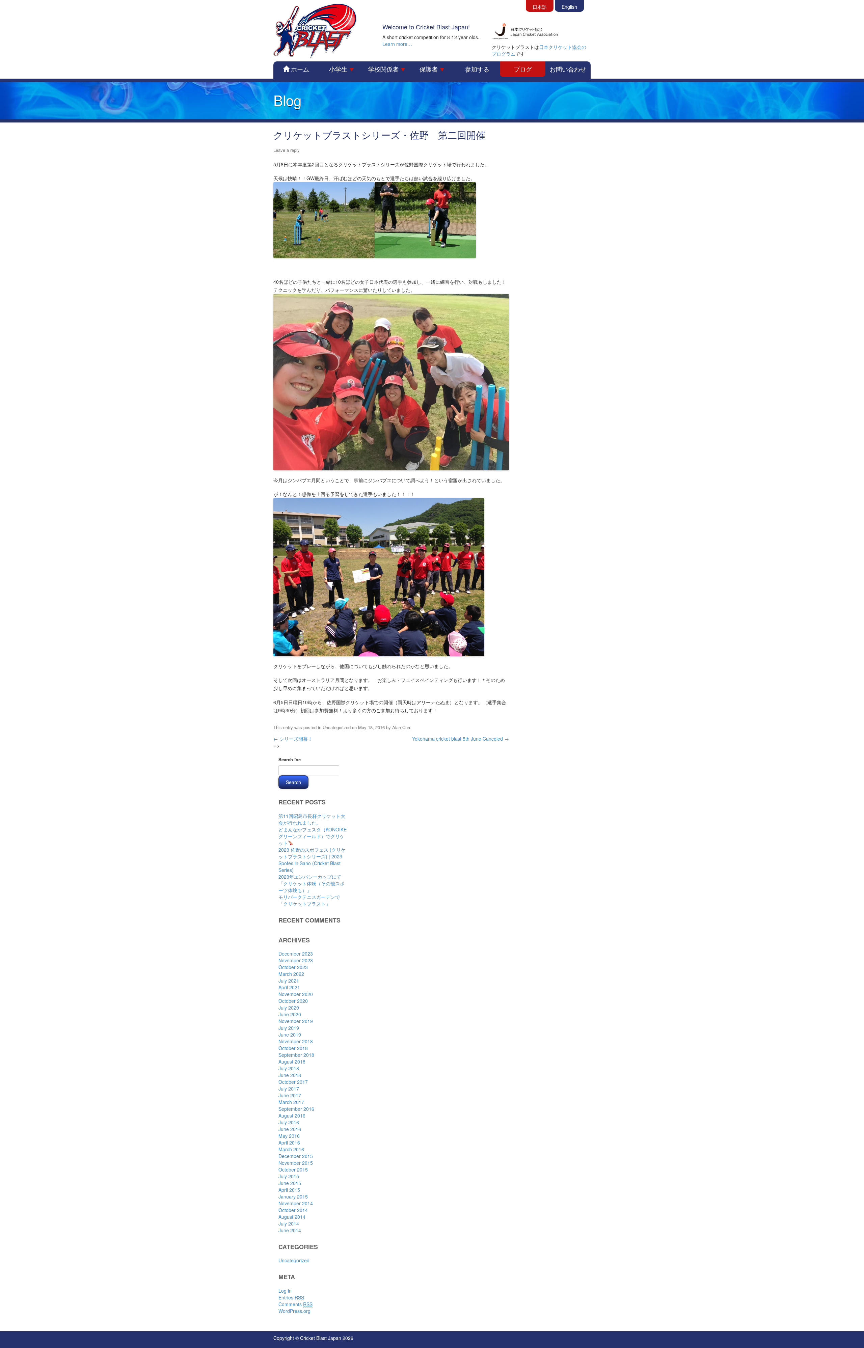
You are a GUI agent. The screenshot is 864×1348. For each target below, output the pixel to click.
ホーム (299, 68)
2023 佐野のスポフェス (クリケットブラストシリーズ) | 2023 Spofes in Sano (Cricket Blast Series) (312, 859)
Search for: (289, 759)
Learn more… (397, 43)
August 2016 (291, 1115)
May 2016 (289, 1135)
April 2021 (289, 987)
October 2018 (293, 1048)
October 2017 (293, 1081)
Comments (295, 1304)
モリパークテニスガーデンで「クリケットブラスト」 (309, 900)
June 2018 (289, 1075)
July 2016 (288, 1122)
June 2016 (289, 1129)
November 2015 (295, 1162)
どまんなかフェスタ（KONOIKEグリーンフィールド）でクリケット (312, 836)
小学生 (339, 68)
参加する (477, 68)
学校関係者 (384, 68)
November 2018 (295, 1041)
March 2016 (291, 1149)
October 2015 (293, 1169)
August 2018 (291, 1061)
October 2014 (293, 1210)
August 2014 (291, 1216)
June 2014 (289, 1230)
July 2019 (288, 1027)
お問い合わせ (568, 68)
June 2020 (289, 1014)
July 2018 (288, 1068)
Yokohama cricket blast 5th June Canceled (460, 738)
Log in (285, 1290)
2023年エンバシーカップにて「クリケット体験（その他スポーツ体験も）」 (311, 883)
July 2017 (288, 1088)
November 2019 (295, 1021)
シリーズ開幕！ (293, 738)
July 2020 (288, 1007)
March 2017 (291, 1102)
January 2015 (293, 1196)
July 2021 (288, 980)
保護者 (429, 68)
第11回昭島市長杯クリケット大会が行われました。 (311, 819)
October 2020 (293, 1000)
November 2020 (295, 994)
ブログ (523, 68)
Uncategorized (337, 727)
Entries (291, 1297)
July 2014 (288, 1223)
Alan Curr (401, 727)
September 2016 (296, 1108)
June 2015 (289, 1183)
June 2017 (289, 1095)
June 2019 (289, 1034)
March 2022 (291, 973)
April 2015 (289, 1189)
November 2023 (295, 960)
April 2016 (289, 1142)
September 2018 (296, 1054)
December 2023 (295, 953)
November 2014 (295, 1203)
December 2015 (295, 1156)
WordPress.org (294, 1311)
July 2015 (288, 1176)
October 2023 (293, 967)
